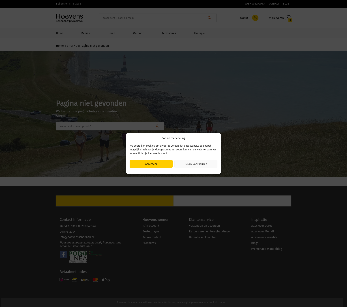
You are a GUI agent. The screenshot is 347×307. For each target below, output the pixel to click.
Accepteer (151, 164)
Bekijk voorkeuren (196, 164)
